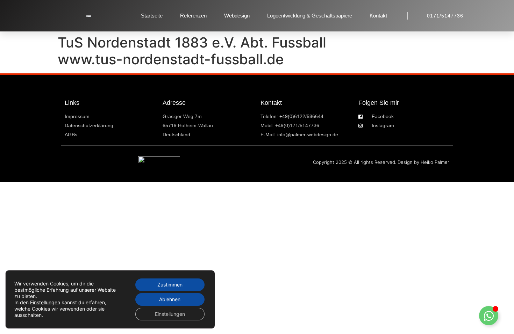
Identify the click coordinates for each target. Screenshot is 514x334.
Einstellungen (45, 302)
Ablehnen (169, 299)
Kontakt (378, 16)
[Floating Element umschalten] (488, 315)
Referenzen (193, 16)
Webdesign (237, 16)
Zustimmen (170, 285)
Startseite (152, 16)
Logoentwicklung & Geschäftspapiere (309, 16)
